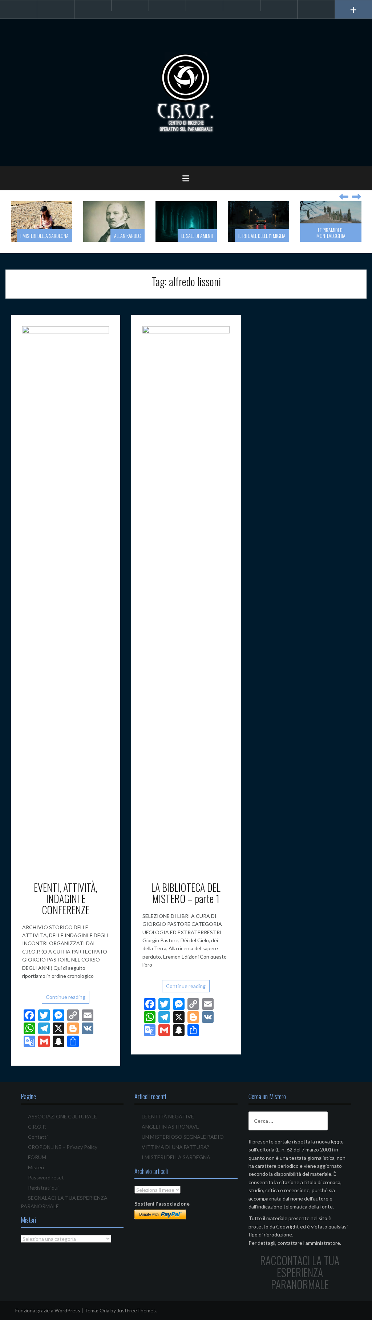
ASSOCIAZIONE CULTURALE (62, 1116)
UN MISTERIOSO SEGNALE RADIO (183, 1137)
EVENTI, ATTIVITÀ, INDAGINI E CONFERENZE (65, 898)
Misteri (36, 1167)
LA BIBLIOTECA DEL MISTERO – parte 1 (186, 893)
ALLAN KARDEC (127, 235)
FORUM (37, 1157)
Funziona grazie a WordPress (47, 1310)
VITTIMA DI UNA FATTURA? (175, 1147)
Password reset (46, 1177)
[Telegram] (130, 5)
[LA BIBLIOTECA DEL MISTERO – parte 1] (185, 598)
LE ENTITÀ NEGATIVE (168, 1116)
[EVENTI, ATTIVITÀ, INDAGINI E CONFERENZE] (65, 598)
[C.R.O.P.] (186, 92)
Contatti (38, 1137)
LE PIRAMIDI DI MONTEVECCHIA (330, 232)
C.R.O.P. (37, 1126)
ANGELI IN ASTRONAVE (170, 1126)
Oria (104, 1310)
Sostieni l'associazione (162, 1203)
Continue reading (65, 997)
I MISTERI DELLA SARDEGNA (44, 235)
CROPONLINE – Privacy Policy (62, 1147)
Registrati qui (43, 1188)
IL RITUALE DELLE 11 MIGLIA (262, 235)
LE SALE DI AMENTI (197, 235)
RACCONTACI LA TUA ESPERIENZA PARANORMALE (299, 1272)
